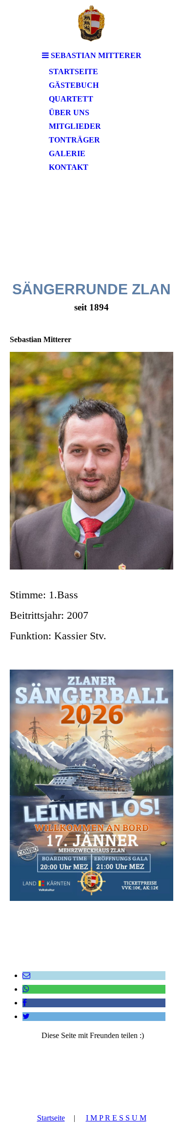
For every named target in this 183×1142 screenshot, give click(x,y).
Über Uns (69, 112)
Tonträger (74, 140)
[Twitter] (26, 1016)
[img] (91, 23)
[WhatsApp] (25, 989)
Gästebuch (74, 85)
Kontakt (68, 167)
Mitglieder (75, 126)
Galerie (67, 153)
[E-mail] (26, 975)
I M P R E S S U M (116, 1118)
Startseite (73, 71)
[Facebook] (24, 1003)
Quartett (71, 99)
